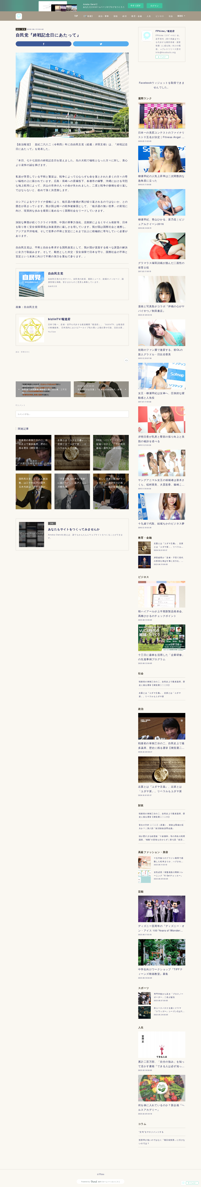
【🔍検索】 (88, 16)
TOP (76, 16)
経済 (124, 16)
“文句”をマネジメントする (151, 1131)
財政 (116, 16)
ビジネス (160, 16)
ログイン (154, 5)
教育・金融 (136, 16)
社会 (171, 16)
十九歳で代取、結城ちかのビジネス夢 (161, 523)
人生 (149, 16)
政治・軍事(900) (23, 352)
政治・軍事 (103, 16)
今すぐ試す (135, 5)
